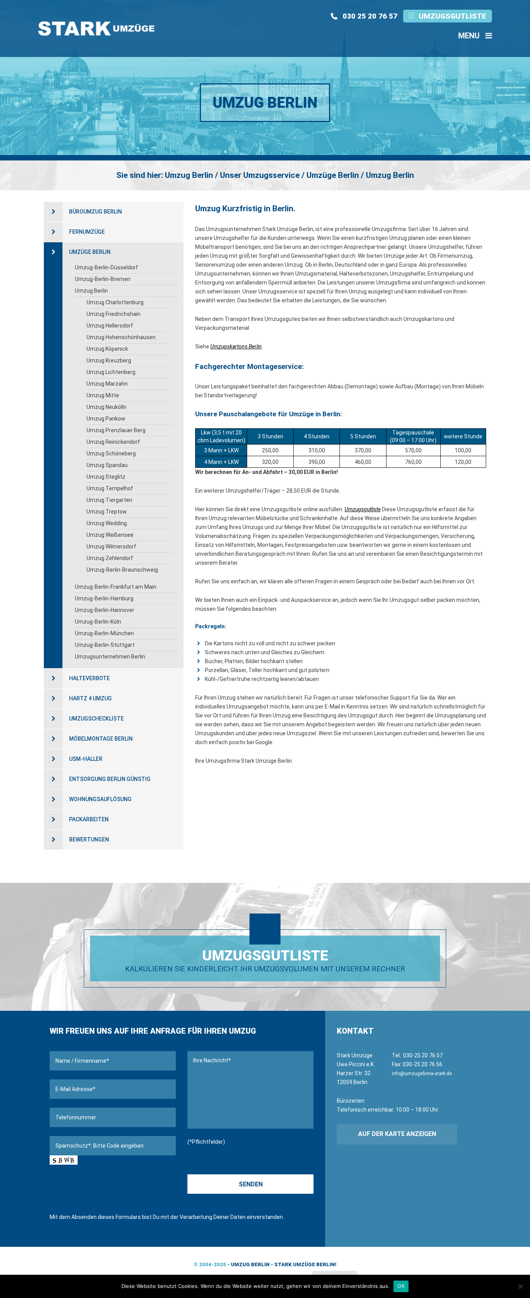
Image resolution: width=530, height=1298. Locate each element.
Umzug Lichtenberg (111, 372)
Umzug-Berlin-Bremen (102, 279)
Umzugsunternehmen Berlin (110, 656)
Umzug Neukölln (106, 407)
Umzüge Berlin (90, 252)
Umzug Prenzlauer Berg (116, 430)
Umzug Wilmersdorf (111, 546)
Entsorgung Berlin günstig (110, 779)
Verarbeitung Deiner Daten (213, 1217)
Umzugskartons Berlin (236, 346)
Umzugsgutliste (452, 16)
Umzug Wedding (107, 523)
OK (401, 1286)
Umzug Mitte (103, 395)
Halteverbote (89, 678)
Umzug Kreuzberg (109, 360)
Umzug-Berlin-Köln (98, 622)
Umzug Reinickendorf (113, 442)
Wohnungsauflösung (100, 799)
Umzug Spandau (107, 465)
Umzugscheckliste (96, 718)
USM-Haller (85, 759)
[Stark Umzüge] (96, 28)
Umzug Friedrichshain (113, 314)
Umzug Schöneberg (111, 453)
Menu (470, 35)
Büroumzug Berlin (95, 212)
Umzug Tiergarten (109, 500)
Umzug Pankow (106, 418)
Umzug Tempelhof (110, 488)
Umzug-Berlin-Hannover (104, 610)
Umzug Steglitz (106, 477)
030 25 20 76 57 (370, 16)
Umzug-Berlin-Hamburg (104, 598)
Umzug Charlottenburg (115, 302)
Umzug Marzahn (107, 384)
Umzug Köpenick (107, 349)
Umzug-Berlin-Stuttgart (105, 645)
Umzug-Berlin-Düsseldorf (106, 267)
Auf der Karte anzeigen (397, 1134)
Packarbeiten (89, 819)
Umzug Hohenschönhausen (121, 337)
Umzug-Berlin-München (104, 633)
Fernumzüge (87, 232)
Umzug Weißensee (110, 535)
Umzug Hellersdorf (110, 325)
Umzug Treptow (107, 512)
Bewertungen (89, 839)
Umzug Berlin (91, 291)
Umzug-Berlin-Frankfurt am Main (115, 587)
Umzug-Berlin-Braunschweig (122, 570)
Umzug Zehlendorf (110, 558)
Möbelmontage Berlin (101, 739)
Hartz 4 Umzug (90, 698)
